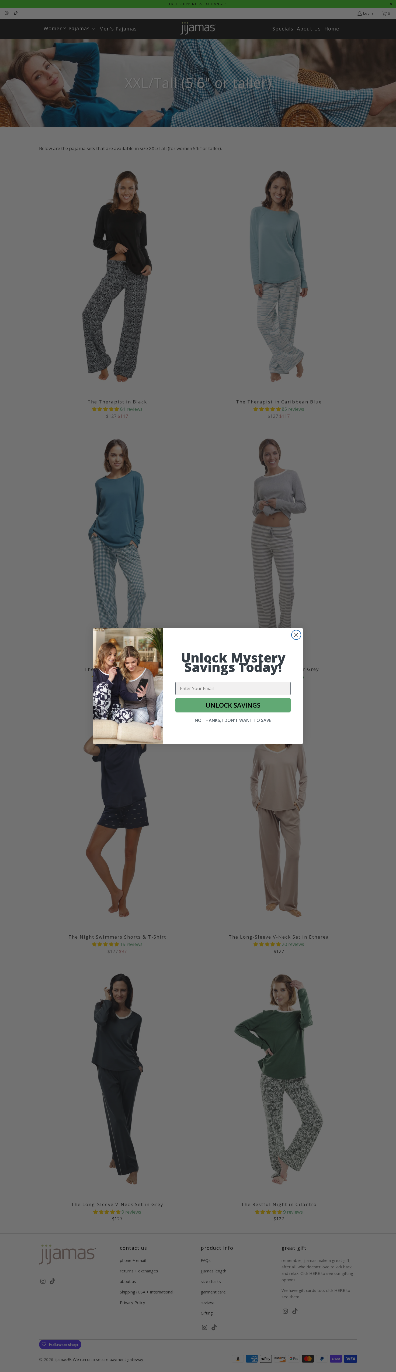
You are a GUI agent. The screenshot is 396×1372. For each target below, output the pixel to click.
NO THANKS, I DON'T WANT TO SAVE (233, 720)
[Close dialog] (296, 635)
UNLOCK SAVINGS (233, 705)
